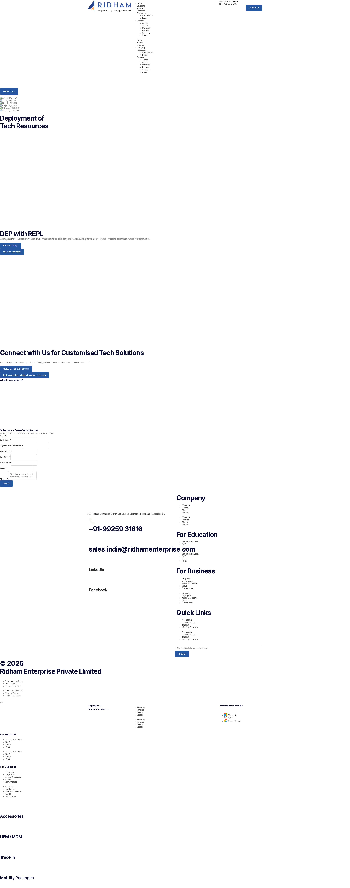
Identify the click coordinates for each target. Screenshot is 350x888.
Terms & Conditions (14, 681)
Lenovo (145, 30)
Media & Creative (189, 583)
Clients (185, 510)
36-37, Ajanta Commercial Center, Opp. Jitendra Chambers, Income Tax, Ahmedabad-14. (126, 514)
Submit (6, 483)
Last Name (5, 457)
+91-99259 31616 (115, 529)
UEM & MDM (188, 622)
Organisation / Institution (11, 446)
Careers (185, 512)
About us (186, 505)
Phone (3, 468)
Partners (140, 20)
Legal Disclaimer (12, 686)
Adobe (145, 23)
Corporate (186, 578)
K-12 (184, 544)
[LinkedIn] (92, 558)
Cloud (184, 586)
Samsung (146, 33)
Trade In (185, 625)
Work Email (6, 451)
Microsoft (141, 8)
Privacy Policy (11, 683)
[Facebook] (92, 579)
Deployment (187, 581)
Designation (5, 463)
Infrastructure (187, 588)
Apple (145, 25)
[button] (229, 1)
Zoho (144, 35)
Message (4, 479)
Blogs (144, 18)
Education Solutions (190, 542)
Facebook (98, 589)
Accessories (187, 620)
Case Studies (147, 15)
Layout (3, 436)
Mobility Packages (190, 627)
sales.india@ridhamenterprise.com (142, 549)
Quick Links (193, 613)
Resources (141, 13)
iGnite (184, 549)
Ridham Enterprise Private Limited (50, 671)
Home (139, 3)
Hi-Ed (184, 546)
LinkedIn (96, 569)
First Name (5, 440)
